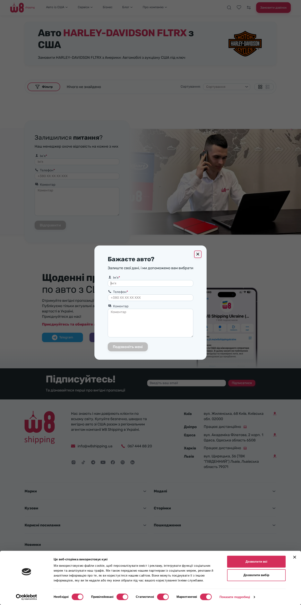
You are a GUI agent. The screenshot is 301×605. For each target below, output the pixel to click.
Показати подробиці (235, 597)
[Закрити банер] (294, 557)
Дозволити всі (256, 561)
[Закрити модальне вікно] (197, 254)
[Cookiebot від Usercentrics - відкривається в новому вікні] (26, 597)
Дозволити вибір (256, 575)
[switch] (122, 597)
